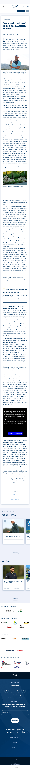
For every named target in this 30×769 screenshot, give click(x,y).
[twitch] (21, 696)
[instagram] (18, 691)
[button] (3, 6)
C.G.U (15, 763)
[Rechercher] (24, 6)
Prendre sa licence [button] (14, 737)
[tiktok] (12, 691)
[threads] (15, 696)
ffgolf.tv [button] (14, 747)
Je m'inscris (15, 720)
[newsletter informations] (18, 701)
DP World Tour (11, 11)
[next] (28, 532)
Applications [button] (14, 752)
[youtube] (23, 691)
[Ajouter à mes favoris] (5, 521)
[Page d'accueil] (15, 6)
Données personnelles (15, 764)
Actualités (21, 11)
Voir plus (15, 552)
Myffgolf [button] (14, 742)
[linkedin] (9, 696)
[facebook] (6, 691)
